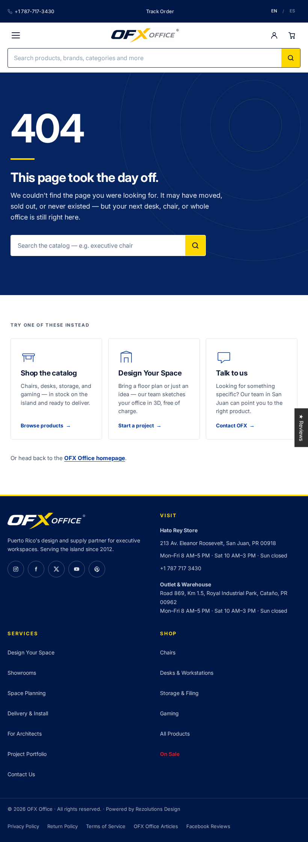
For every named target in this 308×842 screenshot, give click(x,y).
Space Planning (27, 693)
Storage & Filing (179, 693)
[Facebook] (36, 569)
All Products (175, 733)
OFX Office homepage (94, 458)
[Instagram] (16, 569)
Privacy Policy (23, 826)
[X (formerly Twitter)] (56, 569)
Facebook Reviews (208, 826)
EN (274, 11)
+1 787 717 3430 (180, 568)
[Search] (290, 57)
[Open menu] (16, 35)
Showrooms (22, 672)
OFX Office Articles (156, 826)
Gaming (169, 713)
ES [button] (292, 11)
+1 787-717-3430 (34, 11)
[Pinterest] (97, 569)
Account (274, 35)
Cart (292, 35)
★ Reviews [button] (301, 427)
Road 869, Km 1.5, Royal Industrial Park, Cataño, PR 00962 (223, 597)
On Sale (170, 754)
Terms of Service (105, 826)
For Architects (25, 733)
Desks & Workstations (186, 672)
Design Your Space (31, 652)
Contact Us (21, 774)
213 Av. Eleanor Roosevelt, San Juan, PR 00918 (218, 543)
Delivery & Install (28, 713)
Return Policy (62, 826)
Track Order (160, 11)
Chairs (167, 652)
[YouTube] (76, 569)
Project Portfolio (27, 754)
